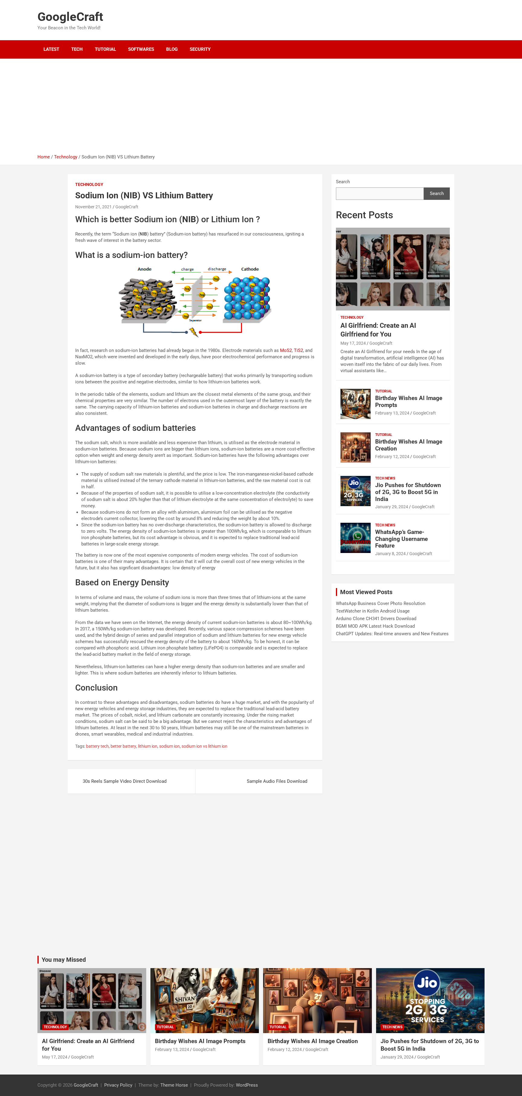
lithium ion (147, 746)
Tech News (385, 478)
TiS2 (298, 350)
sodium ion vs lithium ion (204, 746)
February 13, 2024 (392, 413)
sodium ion (169, 746)
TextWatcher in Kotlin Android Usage (373, 611)
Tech (77, 49)
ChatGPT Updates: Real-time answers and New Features (392, 633)
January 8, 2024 (390, 553)
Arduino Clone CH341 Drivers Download (376, 618)
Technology (89, 184)
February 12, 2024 (392, 456)
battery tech (97, 746)
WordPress (247, 1085)
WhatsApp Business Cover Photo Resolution (380, 603)
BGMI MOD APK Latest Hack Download (375, 626)
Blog (172, 49)
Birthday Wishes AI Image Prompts (408, 401)
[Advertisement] (261, 108)
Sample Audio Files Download (277, 781)
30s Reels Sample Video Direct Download (124, 781)
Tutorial (105, 49)
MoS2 (286, 350)
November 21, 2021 (93, 206)
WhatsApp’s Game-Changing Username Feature (401, 538)
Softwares (141, 49)
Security (200, 49)
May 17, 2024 (353, 343)
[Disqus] (195, 878)
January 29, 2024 (391, 506)
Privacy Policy (118, 1085)
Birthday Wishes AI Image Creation (408, 445)
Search (343, 181)
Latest (51, 49)
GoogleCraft (70, 17)
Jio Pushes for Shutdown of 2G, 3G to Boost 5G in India (408, 492)
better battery (123, 746)
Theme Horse (174, 1085)
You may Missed (64, 959)
